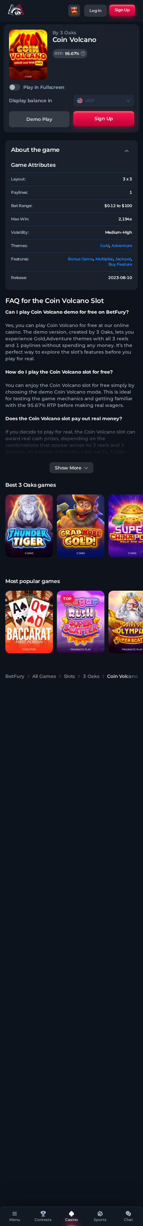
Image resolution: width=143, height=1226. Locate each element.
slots (69, 676)
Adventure (121, 245)
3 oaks (91, 676)
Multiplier (104, 258)
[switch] (71, 87)
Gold (104, 245)
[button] (29, 525)
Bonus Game (80, 258)
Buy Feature (120, 264)
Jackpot (123, 258)
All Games (44, 676)
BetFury (14, 676)
